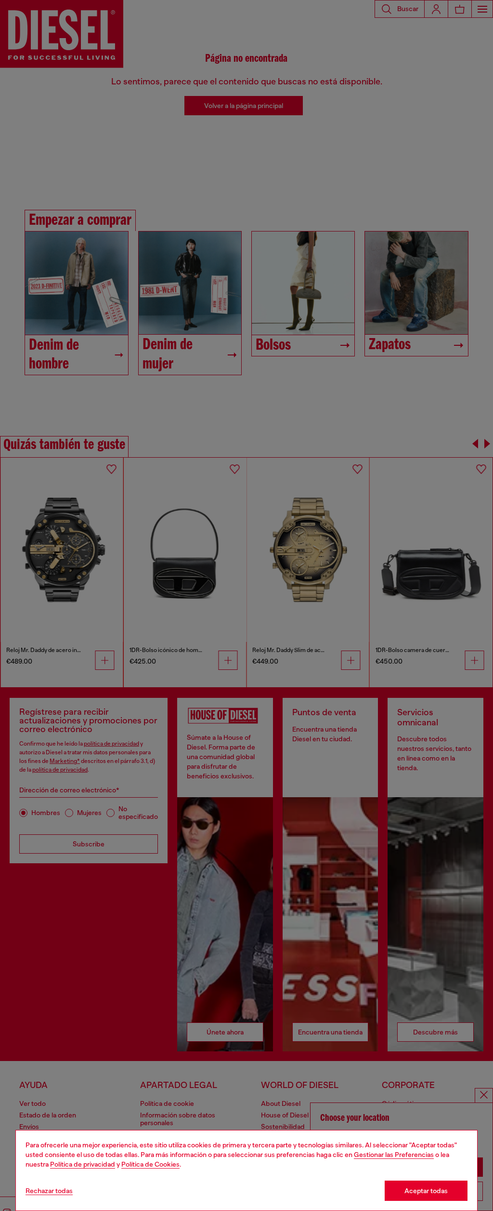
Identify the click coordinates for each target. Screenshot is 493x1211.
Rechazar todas (49, 1191)
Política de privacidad (82, 1164)
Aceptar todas (426, 1191)
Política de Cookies (150, 1164)
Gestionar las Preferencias (394, 1154)
